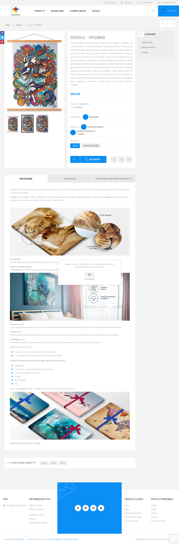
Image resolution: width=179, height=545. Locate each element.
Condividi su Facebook (2, 33)
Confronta (121, 159)
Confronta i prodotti (169, 3)
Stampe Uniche (148, 47)
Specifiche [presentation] (70, 179)
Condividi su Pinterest (2, 42)
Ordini (153, 509)
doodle (62, 463)
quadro (44, 463)
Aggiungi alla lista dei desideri (114, 159)
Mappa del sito (35, 505)
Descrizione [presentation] (25, 179)
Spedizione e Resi (36, 515)
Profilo (154, 505)
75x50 (75, 146)
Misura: (74, 141)
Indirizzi (154, 513)
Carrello (154, 517)
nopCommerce (18, 539)
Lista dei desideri (158, 521)
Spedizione (74, 127)
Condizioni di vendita (38, 523)
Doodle (145, 52)
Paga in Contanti (36, 509)
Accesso (128, 3)
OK (89, 274)
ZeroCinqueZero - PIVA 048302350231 (64, 539)
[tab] (26, 179)
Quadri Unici (84, 104)
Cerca (127, 505)
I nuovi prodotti (131, 521)
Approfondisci (89, 279)
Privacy (32, 519)
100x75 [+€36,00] (91, 146)
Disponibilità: (75, 117)
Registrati (111, 3)
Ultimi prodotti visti (133, 513)
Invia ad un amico (129, 159)
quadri (53, 463)
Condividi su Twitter (2, 37)
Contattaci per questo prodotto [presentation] (114, 179)
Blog (127, 509)
